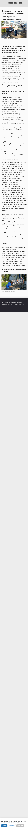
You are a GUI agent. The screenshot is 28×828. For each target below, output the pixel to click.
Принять (4, 825)
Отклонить (20, 825)
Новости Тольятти (14, 3)
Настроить (12, 825)
